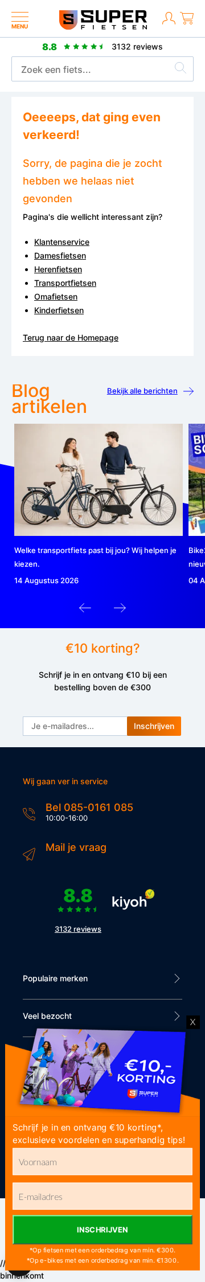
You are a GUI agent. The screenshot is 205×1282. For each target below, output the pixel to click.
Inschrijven (154, 726)
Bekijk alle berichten (142, 390)
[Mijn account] (168, 23)
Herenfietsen (58, 269)
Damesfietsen (60, 255)
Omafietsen (55, 296)
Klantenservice (61, 242)
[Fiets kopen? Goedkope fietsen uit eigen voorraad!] (103, 27)
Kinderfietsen (59, 310)
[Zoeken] (180, 69)
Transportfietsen (65, 283)
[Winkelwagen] (187, 23)
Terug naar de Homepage (70, 337)
